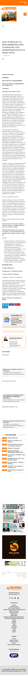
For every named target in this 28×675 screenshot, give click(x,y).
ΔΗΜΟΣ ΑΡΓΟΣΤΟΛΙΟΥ (14, 611)
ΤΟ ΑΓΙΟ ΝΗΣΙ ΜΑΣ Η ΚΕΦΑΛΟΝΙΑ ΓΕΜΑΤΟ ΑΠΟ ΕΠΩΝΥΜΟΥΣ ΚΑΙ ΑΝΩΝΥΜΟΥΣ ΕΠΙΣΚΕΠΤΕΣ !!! (13, 397)
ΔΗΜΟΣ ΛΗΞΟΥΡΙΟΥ (14, 612)
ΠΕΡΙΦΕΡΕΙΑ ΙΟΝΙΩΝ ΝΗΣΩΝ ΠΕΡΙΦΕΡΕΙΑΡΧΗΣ (14, 617)
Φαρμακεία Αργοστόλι (14, 640)
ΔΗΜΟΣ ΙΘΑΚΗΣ (14, 615)
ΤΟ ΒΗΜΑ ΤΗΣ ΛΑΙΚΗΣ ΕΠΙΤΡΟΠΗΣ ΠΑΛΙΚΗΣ (13, 331)
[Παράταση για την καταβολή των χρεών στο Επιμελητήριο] (14, 361)
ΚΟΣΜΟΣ (14, 621)
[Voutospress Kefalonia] (8, 8)
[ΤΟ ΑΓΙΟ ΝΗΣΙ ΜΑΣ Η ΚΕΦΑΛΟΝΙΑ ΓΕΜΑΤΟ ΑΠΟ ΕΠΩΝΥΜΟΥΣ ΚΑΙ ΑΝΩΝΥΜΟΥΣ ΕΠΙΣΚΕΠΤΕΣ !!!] (14, 387)
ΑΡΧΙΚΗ (14, 605)
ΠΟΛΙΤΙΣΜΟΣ (14, 627)
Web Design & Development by (16, 671)
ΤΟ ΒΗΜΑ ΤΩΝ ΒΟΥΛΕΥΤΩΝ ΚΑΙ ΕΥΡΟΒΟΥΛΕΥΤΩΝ (14, 609)
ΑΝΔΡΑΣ (14, 630)
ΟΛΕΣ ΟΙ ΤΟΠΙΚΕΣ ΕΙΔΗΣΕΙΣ (14, 608)
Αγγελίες (14, 643)
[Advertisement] (14, 489)
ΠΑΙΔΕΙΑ (14, 631)
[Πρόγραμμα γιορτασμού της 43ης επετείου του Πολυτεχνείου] (14, 412)
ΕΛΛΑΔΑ (14, 619)
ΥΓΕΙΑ (14, 624)
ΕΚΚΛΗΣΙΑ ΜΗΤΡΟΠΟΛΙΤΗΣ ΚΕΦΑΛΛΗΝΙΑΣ (14, 618)
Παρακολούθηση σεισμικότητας (14, 644)
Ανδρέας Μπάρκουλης (13, 437)
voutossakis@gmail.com (14, 594)
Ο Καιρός (14, 638)
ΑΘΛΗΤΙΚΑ (14, 622)
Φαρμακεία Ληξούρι (14, 641)
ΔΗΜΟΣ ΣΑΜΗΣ (14, 614)
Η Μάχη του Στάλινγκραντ (14, 448)
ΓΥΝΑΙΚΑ (14, 628)
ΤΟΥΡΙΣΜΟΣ (14, 625)
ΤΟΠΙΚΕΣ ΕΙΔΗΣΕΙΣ (14, 606)
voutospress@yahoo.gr (14, 592)
